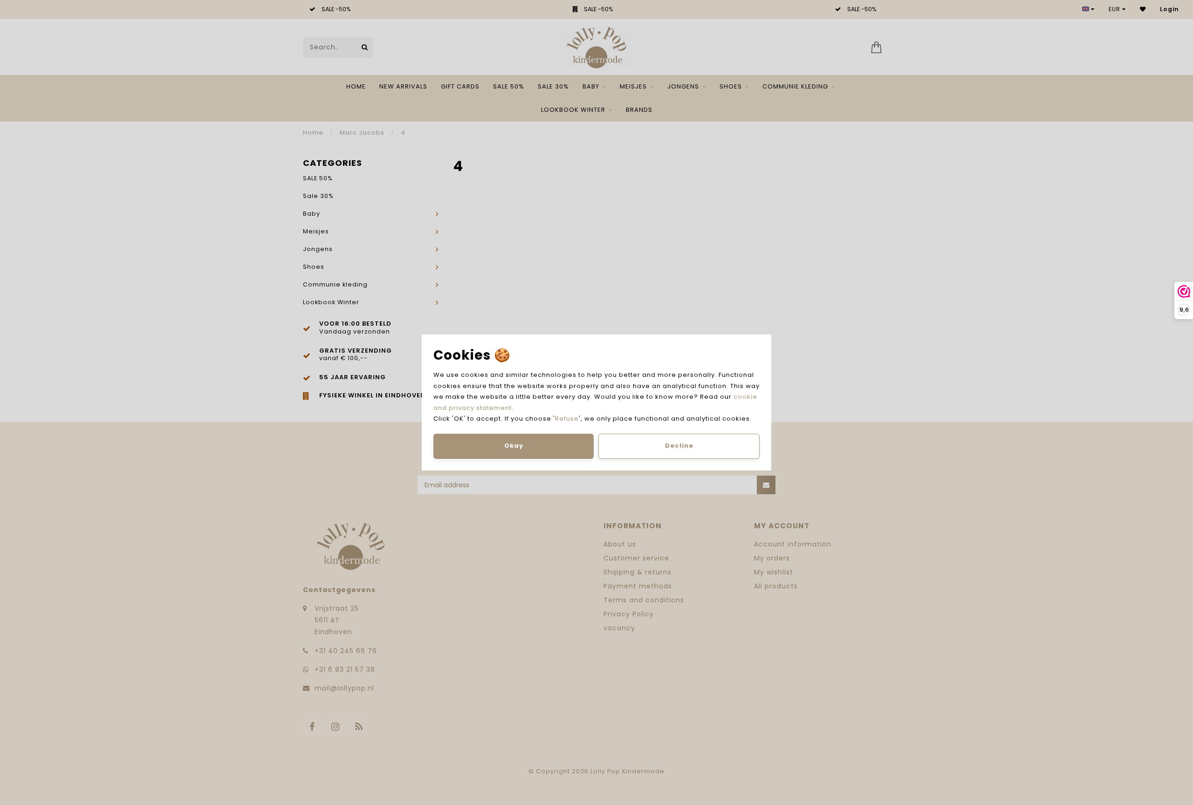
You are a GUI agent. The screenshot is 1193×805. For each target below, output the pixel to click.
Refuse (567, 418)
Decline (679, 445)
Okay (513, 445)
